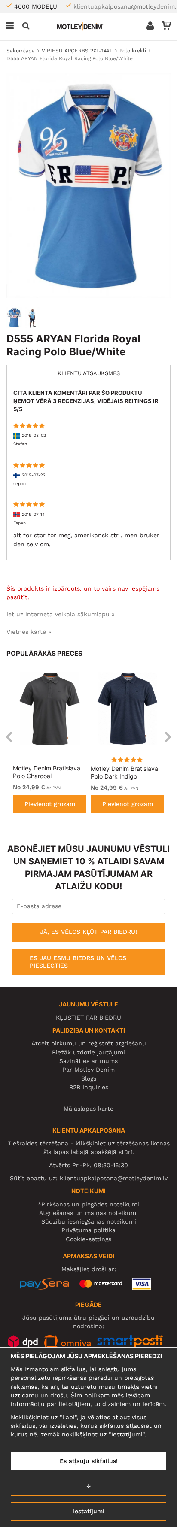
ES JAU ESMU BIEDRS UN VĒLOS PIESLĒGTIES (78, 961)
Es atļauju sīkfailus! (89, 1460)
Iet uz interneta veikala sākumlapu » (60, 614)
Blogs (88, 1078)
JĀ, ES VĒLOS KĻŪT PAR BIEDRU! (88, 931)
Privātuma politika (88, 1230)
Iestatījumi (88, 1511)
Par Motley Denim (88, 1069)
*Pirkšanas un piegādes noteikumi (88, 1204)
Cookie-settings (88, 1239)
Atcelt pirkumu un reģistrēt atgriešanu (88, 1043)
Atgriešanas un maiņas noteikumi (88, 1212)
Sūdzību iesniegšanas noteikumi (88, 1221)
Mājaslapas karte (88, 1108)
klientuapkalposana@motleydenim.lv (114, 1178)
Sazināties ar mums (88, 1060)
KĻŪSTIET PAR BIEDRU (88, 1017)
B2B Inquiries (88, 1087)
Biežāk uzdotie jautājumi (88, 1052)
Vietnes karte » (28, 631)
